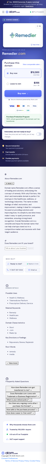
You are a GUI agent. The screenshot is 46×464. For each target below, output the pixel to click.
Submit (30, 248)
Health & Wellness (16, 298)
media (11, 354)
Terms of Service (11, 461)
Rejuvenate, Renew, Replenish (21, 342)
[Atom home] (13, 12)
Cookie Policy (35, 461)
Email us (34, 270)
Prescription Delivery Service (21, 303)
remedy (12, 351)
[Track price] (39, 134)
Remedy (12, 312)
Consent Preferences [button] (9, 458)
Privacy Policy (24, 461)
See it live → (37, 45)
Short (11, 327)
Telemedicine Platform (18, 300)
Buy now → (23, 93)
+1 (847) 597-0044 (16, 270)
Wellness (13, 318)
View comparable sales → (32, 64)
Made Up (13, 333)
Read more (29, 6)
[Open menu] (3, 12)
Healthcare (13, 315)
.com (11, 330)
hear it (10, 183)
